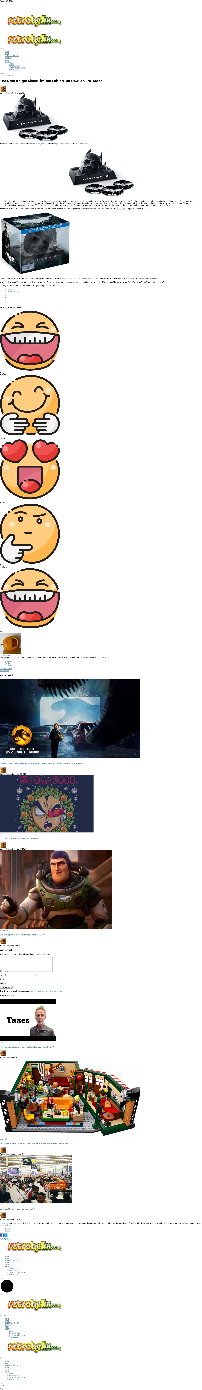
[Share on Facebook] (103, 295)
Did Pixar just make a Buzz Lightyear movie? (22, 934)
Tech (7, 60)
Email (2, 979)
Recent (7, 1231)
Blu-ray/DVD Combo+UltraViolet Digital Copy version (79, 278)
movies (10, 75)
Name (2, 975)
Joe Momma (7, 93)
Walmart (19, 282)
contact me (101, 658)
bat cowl (8, 289)
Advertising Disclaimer (17, 68)
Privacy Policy (14, 66)
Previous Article (6, 669)
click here (185, 1223)
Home (7, 52)
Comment (4, 971)
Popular (7, 1229)
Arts (7, 54)
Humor (8, 58)
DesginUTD (6, 1239)
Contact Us (13, 70)
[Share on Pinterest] (103, 300)
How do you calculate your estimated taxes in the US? (27, 1047)
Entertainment (12, 56)
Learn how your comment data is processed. (46, 991)
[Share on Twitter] (103, 297)
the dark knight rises (12, 291)
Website (3, 983)
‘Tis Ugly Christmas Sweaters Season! (19, 838)
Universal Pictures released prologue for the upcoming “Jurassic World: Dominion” (41, 763)
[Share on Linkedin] (103, 302)
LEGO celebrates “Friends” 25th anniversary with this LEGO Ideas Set (34, 1143)
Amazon (86, 144)
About (8, 62)
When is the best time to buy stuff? (17, 1209)
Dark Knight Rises (40, 144)
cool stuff (3, 75)
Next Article (4, 671)
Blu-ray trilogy (122, 209)
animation (4, 931)
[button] (101, 343)
